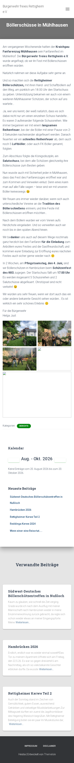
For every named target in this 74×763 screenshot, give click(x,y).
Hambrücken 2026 (20, 509)
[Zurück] (14, 460)
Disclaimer (49, 746)
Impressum (31, 746)
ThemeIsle (50, 754)
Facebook (18, 746)
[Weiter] (60, 460)
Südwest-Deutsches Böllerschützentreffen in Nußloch (36, 593)
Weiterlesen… (23, 622)
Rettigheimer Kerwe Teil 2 (25, 516)
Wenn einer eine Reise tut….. (26, 530)
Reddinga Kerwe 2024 (23, 523)
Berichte (23, 426)
